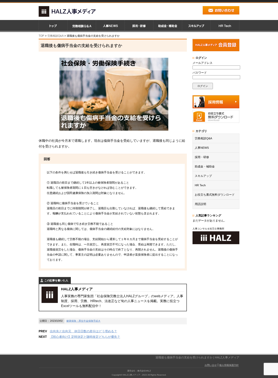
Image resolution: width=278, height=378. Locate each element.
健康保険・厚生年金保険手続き (83, 320)
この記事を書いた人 (56, 280)
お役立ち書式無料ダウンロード (215, 194)
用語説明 (200, 204)
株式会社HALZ (144, 371)
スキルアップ (203, 175)
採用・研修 (202, 157)
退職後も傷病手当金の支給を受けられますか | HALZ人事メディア (197, 357)
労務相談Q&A (55, 35)
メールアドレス (202, 62)
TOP (41, 35)
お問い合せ (211, 365)
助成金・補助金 (205, 166)
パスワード (200, 72)
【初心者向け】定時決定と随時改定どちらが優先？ (85, 336)
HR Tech (200, 185)
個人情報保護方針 (229, 365)
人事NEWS (202, 147)
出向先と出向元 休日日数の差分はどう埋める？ (83, 331)
